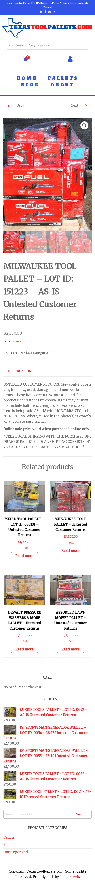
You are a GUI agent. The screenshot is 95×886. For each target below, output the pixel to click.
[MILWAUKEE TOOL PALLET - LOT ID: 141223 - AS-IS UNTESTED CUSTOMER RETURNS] (9, 105)
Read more (24, 556)
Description (19, 371)
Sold (52, 353)
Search (82, 814)
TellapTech (69, 877)
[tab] (22, 371)
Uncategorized (15, 852)
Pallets (9, 837)
